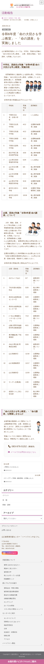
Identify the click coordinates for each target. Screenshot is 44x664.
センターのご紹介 (8, 613)
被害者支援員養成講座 (11, 591)
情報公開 (7, 635)
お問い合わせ (6, 530)
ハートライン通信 (8, 643)
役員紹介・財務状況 (10, 632)
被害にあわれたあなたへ (12, 565)
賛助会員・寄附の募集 (11, 588)
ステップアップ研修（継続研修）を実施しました (19, 478)
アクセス (7, 639)
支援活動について (8, 560)
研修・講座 (6, 29)
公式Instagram (11, 553)
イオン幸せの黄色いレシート (13, 609)
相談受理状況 (8, 625)
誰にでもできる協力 (9, 583)
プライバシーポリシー (9, 526)
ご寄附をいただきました (11, 467)
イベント (5, 495)
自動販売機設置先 (10, 598)
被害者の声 (7, 572)
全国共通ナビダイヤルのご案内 (22, 661)
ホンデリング (8, 602)
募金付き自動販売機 (10, 595)
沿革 (5, 628)
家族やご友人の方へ (10, 568)
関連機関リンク (9, 579)
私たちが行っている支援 (12, 575)
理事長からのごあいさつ (12, 621)
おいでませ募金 (9, 605)
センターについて (10, 618)
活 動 (4, 500)
